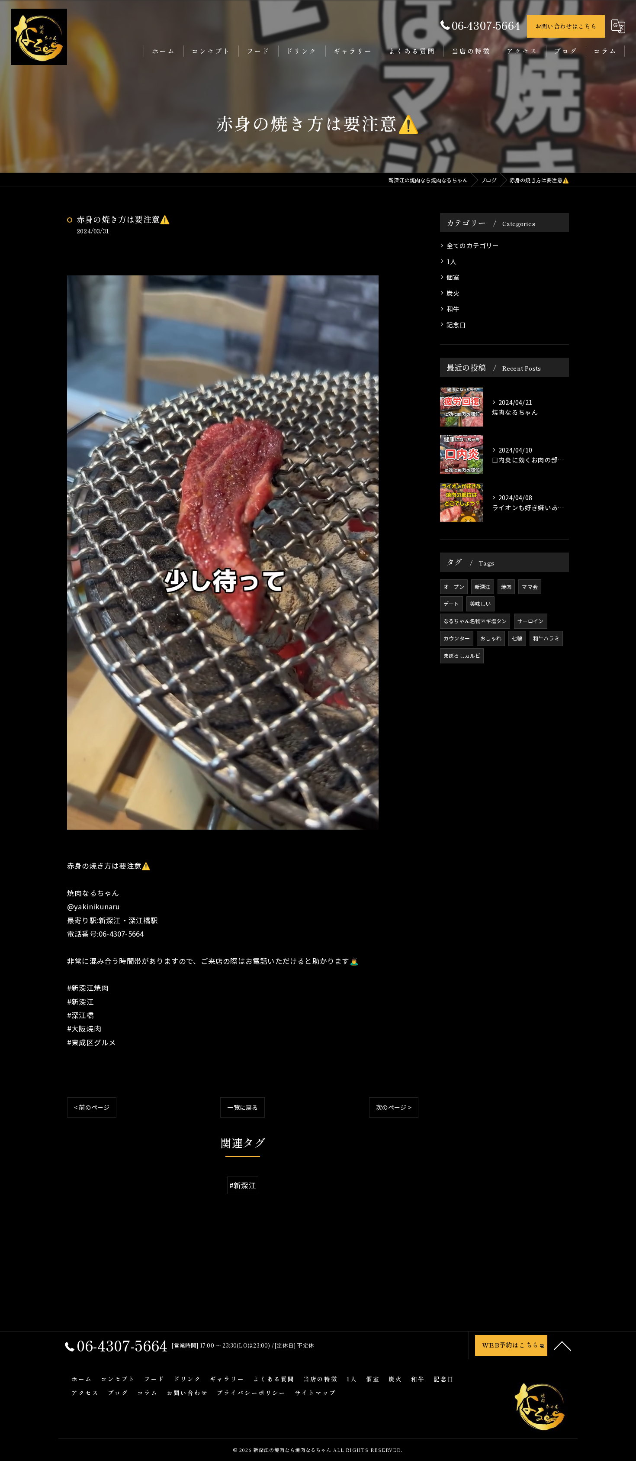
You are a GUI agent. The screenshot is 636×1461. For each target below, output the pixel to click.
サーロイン (530, 620)
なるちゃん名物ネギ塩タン (475, 620)
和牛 (452, 308)
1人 (451, 261)
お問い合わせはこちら (566, 26)
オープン (453, 586)
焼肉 (506, 586)
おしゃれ (490, 638)
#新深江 (242, 1185)
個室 (452, 276)
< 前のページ (91, 1107)
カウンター (456, 638)
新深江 (483, 586)
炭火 (452, 292)
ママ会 (530, 586)
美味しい (480, 603)
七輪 (517, 638)
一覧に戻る (242, 1107)
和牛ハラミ (546, 638)
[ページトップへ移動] (562, 1345)
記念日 (456, 324)
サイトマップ (315, 1392)
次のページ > (393, 1107)
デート (451, 603)
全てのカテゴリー (472, 245)
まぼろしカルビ (461, 655)
